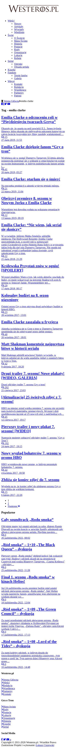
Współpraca (20, 90)
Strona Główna (11, 101)
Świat (10, 35)
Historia (18, 43)
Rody (17, 49)
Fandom (12, 72)
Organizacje (20, 52)
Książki (11, 69)
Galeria (17, 78)
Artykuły (18, 26)
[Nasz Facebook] (2, 739)
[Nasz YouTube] (8, 739)
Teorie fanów (21, 75)
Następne (13, 506)
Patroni (17, 95)
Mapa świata (9, 706)
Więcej (11, 81)
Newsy (17, 23)
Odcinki (18, 64)
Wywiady (19, 29)
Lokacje (18, 55)
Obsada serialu (21, 66)
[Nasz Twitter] (4, 739)
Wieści (11, 20)
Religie (17, 58)
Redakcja (19, 87)
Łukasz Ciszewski (45, 745)
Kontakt (18, 84)
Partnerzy (19, 92)
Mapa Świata (20, 41)
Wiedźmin (19, 32)
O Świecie (19, 38)
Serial (10, 61)
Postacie (18, 46)
